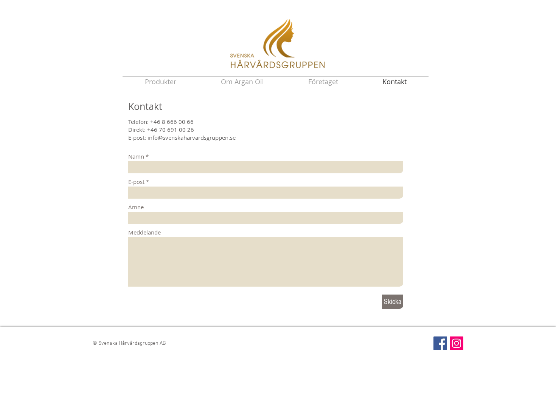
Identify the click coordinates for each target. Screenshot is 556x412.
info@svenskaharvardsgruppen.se (192, 137)
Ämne (136, 207)
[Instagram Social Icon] (456, 343)
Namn (136, 156)
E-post (136, 182)
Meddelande (144, 232)
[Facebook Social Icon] (440, 343)
